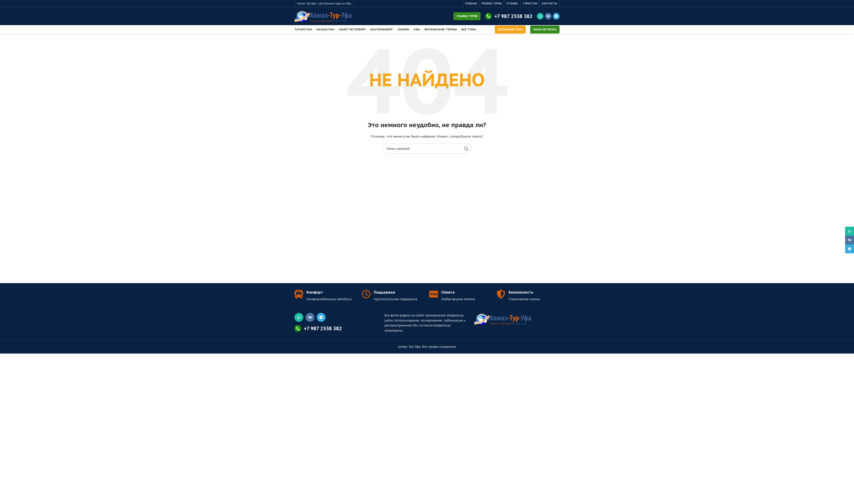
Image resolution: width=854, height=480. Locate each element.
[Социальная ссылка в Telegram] (556, 16)
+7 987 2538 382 (513, 16)
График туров (467, 16)
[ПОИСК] (466, 149)
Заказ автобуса (544, 29)
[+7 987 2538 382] (488, 16)
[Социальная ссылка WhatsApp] (540, 16)
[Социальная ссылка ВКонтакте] (548, 16)
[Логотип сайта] (322, 16)
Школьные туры (510, 29)
